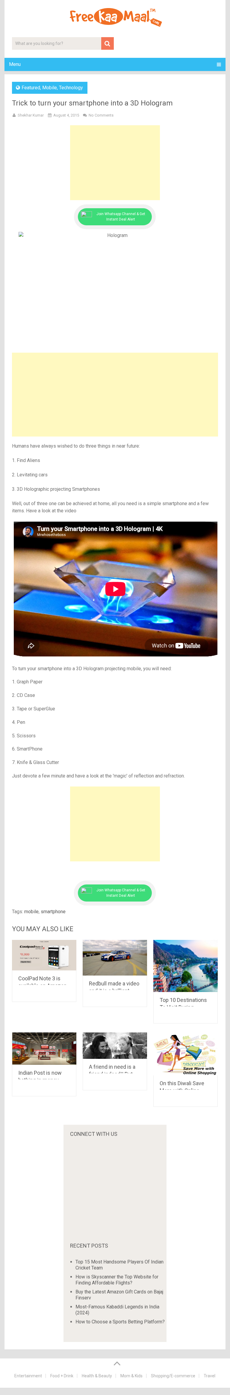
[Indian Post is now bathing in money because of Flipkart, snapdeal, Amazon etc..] (44, 1048)
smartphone (53, 911)
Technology (71, 87)
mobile (31, 911)
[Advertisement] (115, 162)
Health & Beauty (97, 1375)
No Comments (101, 115)
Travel (209, 1375)
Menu (15, 64)
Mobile (49, 87)
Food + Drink (61, 1375)
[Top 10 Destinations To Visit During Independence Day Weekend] (185, 966)
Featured (31, 87)
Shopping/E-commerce (173, 1375)
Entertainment (28, 1375)
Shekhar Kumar (31, 115)
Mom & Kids (131, 1375)
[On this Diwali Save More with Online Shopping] (185, 1053)
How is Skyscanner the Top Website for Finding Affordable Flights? (116, 1280)
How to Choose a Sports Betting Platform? (120, 1322)
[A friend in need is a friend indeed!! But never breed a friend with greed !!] (115, 1045)
